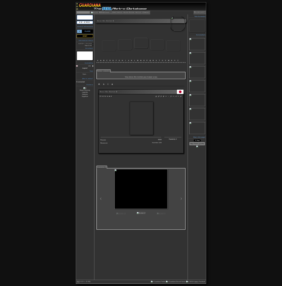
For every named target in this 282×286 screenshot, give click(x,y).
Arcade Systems (129, 12)
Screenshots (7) (101, 167)
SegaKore (85, 96)
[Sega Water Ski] (173, 41)
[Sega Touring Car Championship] (157, 40)
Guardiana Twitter (159, 281)
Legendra (85, 92)
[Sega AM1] (85, 56)
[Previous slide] (101, 198)
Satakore (85, 94)
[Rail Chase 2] (108, 41)
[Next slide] (181, 198)
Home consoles (116, 12)
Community (146, 12)
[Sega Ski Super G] (141, 39)
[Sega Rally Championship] (124, 40)
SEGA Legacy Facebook (197, 281)
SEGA (160, 139)
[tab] (103, 70)
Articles (138, 12)
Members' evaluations (103, 71)
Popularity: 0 (173, 139)
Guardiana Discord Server (177, 281)
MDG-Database (104, 12)
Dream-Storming (85, 90)
